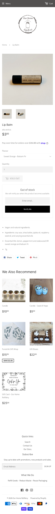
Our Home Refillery (20, 498)
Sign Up (47, 466)
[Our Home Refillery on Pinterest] (26, 490)
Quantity (5, 163)
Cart (51, 3)
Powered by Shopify (38, 498)
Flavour (5, 150)
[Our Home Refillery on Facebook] (22, 490)
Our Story (27, 449)
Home (4, 44)
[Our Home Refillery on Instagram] (31, 490)
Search (27, 441)
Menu (8, 3)
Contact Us (27, 445)
